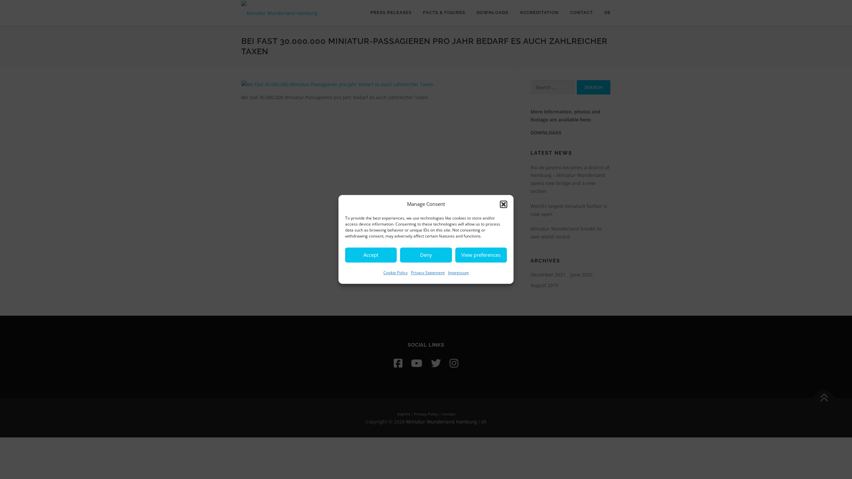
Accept (370, 254)
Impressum (458, 272)
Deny (426, 254)
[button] (503, 204)
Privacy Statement (428, 272)
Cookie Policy (395, 272)
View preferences (481, 254)
